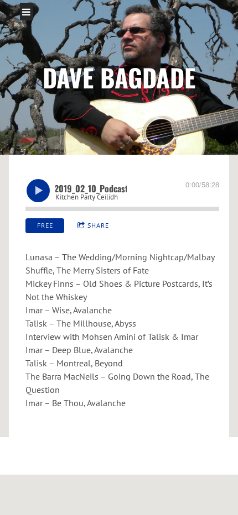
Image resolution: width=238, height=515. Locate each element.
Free (45, 225)
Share (98, 225)
